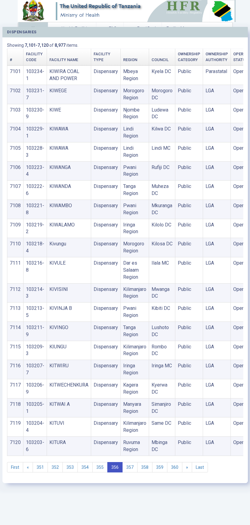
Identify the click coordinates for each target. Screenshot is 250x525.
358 (144, 467)
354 (85, 467)
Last (200, 467)
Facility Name (63, 59)
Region (130, 59)
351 (40, 467)
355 (100, 467)
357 (130, 467)
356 (115, 467)
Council (160, 59)
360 (174, 467)
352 (55, 467)
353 (70, 467)
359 (159, 467)
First (15, 467)
